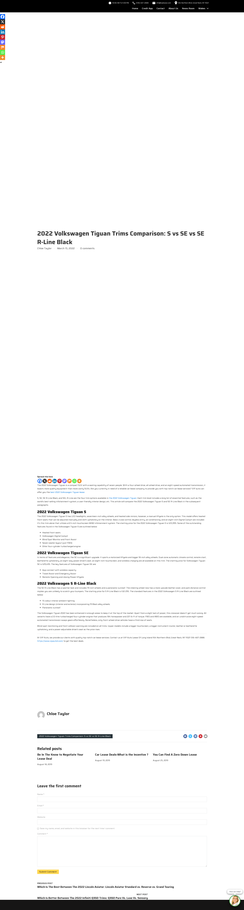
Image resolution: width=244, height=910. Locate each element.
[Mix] (69, 481)
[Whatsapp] (74, 481)
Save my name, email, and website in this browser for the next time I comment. (77, 828)
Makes (201, 8)
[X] (44, 481)
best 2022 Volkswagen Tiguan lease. (67, 492)
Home (135, 8)
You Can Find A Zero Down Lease (175, 754)
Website (41, 817)
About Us (173, 8)
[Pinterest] (59, 481)
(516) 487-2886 (142, 3)
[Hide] (1, 62)
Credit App (147, 8)
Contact (161, 8)
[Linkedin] (54, 481)
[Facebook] (39, 481)
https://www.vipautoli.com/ (50, 641)
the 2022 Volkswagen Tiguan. (123, 498)
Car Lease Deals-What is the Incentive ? (121, 754)
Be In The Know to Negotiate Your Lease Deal (60, 756)
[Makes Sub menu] (208, 8)
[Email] (206, 736)
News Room (188, 8)
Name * (40, 794)
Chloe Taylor (58, 714)
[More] (79, 481)
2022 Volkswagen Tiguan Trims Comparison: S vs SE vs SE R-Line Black (75, 736)
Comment (42, 833)
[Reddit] (49, 481)
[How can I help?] (234, 900)
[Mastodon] (64, 481)
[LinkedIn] (195, 736)
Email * (40, 805)
